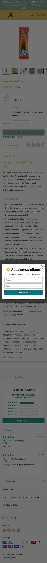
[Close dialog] (42, 266)
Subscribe (23, 292)
